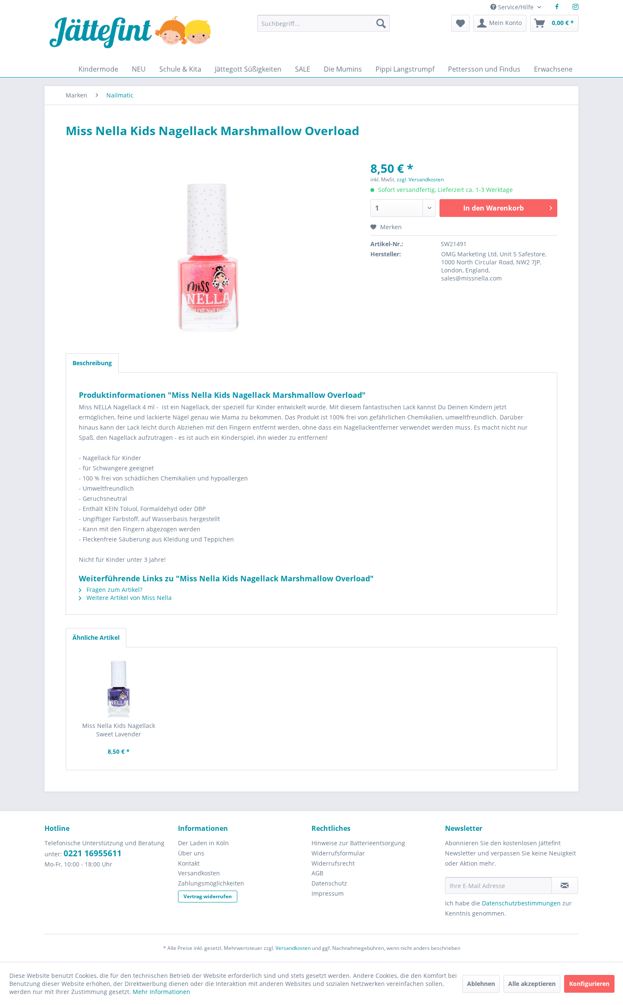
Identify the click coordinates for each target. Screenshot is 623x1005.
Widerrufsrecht (333, 863)
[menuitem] (323, 27)
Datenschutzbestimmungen (521, 903)
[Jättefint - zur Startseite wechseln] (130, 38)
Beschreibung (92, 363)
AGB (317, 873)
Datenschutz (329, 883)
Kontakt (189, 863)
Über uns (191, 853)
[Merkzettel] (460, 23)
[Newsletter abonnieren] (564, 885)
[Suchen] (381, 23)
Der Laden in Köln (203, 843)
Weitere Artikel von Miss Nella (128, 598)
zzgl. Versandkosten (420, 179)
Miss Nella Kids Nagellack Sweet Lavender (118, 730)
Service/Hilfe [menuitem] (515, 7)
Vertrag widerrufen (208, 896)
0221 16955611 (93, 853)
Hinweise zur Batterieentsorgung (358, 843)
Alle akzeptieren (532, 984)
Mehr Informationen (161, 992)
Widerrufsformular (338, 853)
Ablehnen (481, 984)
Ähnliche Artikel (96, 637)
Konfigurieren (589, 984)
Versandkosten (199, 873)
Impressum (328, 893)
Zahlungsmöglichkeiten (211, 883)
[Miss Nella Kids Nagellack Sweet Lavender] (119, 687)
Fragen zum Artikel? (113, 590)
